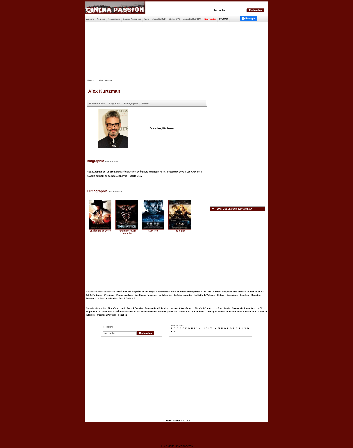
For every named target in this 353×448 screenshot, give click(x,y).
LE (205, 328)
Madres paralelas (124, 295)
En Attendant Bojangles (188, 292)
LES (210, 328)
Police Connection (227, 311)
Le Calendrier (165, 295)
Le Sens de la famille (107, 298)
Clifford (220, 295)
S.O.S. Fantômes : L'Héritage (100, 295)
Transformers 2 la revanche (126, 232)
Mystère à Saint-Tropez (144, 292)
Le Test (250, 292)
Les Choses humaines (145, 295)
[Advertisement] (175, 49)
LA (215, 328)
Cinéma (90, 80)
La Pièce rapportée (183, 295)
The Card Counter (211, 292)
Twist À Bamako (123, 292)
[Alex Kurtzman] (113, 147)
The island (179, 231)
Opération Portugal (106, 315)
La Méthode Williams (205, 295)
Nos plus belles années (233, 292)
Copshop (244, 295)
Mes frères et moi (166, 292)
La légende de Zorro (100, 231)
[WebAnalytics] (176, 433)
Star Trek (153, 231)
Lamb (259, 292)
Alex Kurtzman (104, 91)
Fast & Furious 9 (127, 298)
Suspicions (232, 295)
